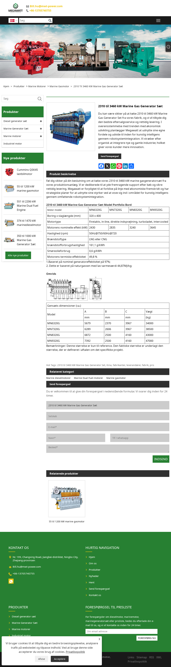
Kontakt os (95, 595)
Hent (91, 582)
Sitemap (142, 657)
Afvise (41, 658)
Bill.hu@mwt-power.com (46, 6)
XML (159, 657)
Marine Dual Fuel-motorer (88, 378)
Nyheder (94, 576)
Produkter (19, 86)
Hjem (6, 86)
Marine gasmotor (59, 86)
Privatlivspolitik (75, 652)
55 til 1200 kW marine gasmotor (66, 521)
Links (131, 657)
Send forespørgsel (110, 156)
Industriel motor (13, 143)
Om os (93, 563)
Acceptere (59, 658)
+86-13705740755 (40, 10)
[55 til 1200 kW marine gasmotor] (66, 498)
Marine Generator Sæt (16, 128)
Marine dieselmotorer (58, 378)
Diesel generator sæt (15, 121)
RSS (151, 657)
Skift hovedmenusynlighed (158, 20)
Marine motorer (37, 86)
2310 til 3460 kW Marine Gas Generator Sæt (98, 86)
